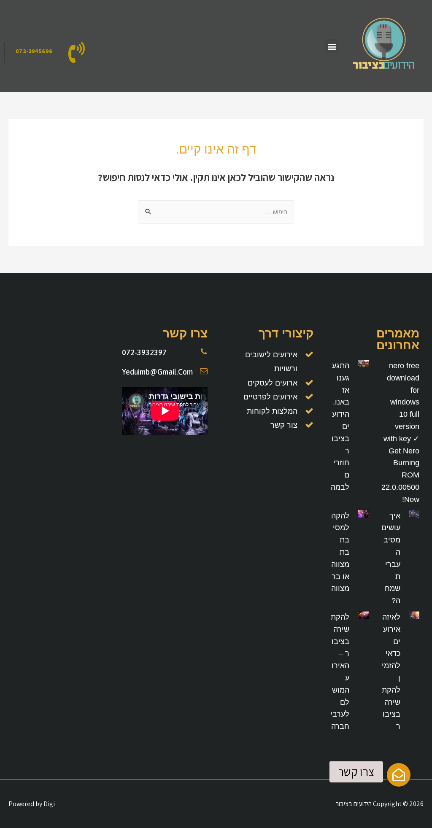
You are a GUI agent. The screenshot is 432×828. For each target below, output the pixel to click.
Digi (49, 803)
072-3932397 (144, 352)
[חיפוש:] (216, 212)
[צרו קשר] (398, 775)
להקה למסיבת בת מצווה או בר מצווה (340, 552)
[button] (332, 46)
